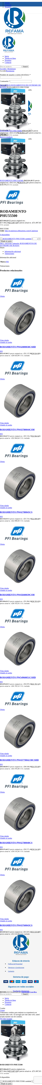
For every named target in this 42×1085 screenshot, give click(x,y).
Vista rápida (4, 340)
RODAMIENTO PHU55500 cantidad (17, 239)
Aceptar (9, 1019)
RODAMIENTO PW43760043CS (16, 925)
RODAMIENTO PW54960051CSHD (18, 677)
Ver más (3, 1019)
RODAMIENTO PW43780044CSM (17, 429)
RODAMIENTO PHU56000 (11, 131)
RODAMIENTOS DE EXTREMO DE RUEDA (18, 244)
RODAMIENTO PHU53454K (12, 181)
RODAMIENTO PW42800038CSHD (18, 347)
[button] (6, 342)
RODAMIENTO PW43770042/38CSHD (19, 760)
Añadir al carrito (6, 241)
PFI (7, 262)
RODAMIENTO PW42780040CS (16, 843)
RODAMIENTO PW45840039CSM (17, 595)
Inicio (2, 85)
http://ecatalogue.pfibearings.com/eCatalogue (21, 231)
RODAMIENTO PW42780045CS (16, 512)
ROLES (8, 85)
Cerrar (2, 1010)
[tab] (23, 252)
